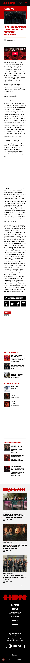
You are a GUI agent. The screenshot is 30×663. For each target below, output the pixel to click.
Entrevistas (15, 613)
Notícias (7, 312)
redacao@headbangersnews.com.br (15, 640)
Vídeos (15, 620)
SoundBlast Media (11, 40)
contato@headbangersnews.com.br (15, 635)
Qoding (19, 659)
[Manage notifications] (3, 659)
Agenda (15, 624)
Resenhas (15, 617)
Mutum (6, 315)
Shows (15, 609)
